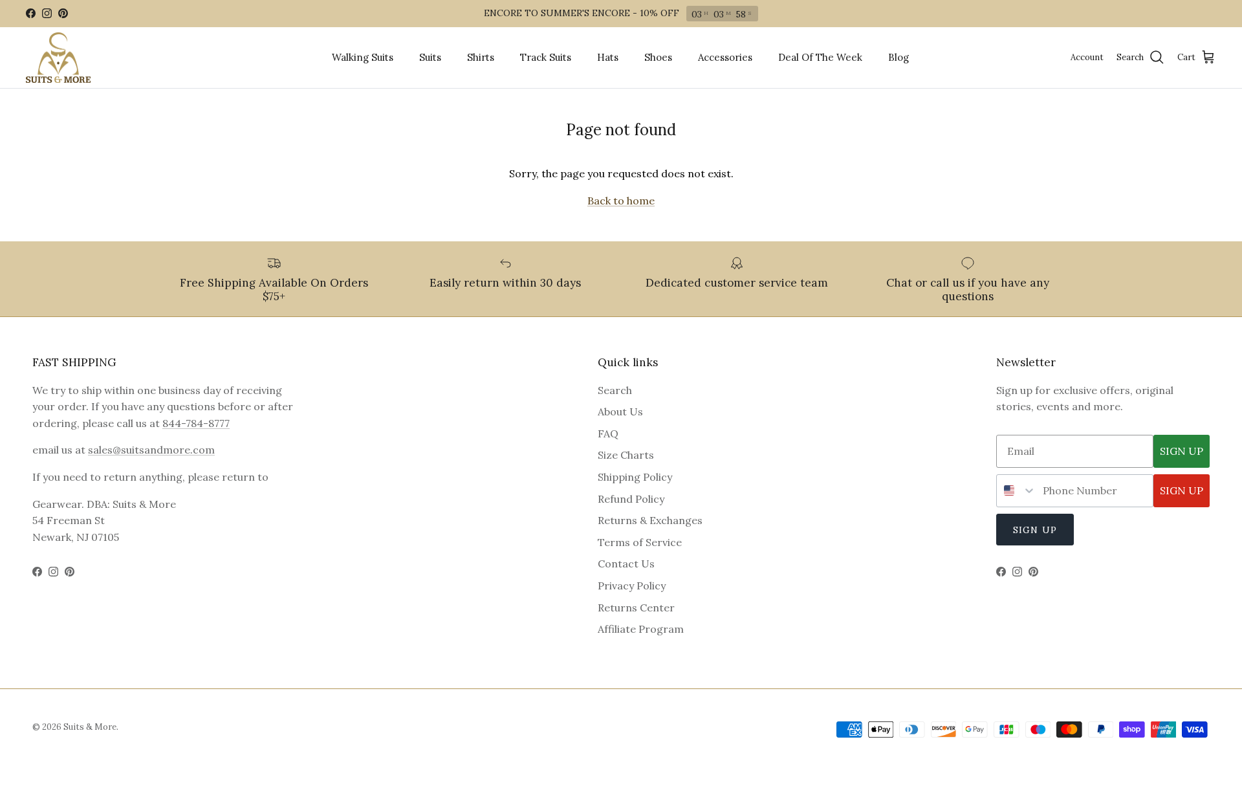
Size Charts (626, 454)
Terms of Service (640, 542)
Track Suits (545, 57)
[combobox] (1016, 491)
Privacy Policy (632, 585)
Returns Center (636, 607)
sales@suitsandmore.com (151, 449)
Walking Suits (362, 57)
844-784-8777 (196, 423)
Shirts (480, 57)
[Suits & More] (58, 57)
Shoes (658, 57)
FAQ (608, 433)
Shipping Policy (635, 476)
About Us (620, 411)
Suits (430, 57)
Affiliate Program (641, 628)
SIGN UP (1181, 450)
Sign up (1035, 530)
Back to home (621, 200)
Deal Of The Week (820, 57)
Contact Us (626, 563)
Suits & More (89, 726)
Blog (898, 57)
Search (615, 390)
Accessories (725, 57)
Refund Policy (631, 498)
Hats (607, 57)
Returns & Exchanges (650, 520)
